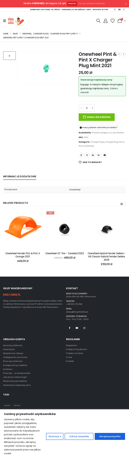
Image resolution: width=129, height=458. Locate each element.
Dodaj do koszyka (98, 117)
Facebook (81, 155)
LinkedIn (92, 155)
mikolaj (17, 405)
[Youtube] (119, 10)
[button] (98, 21)
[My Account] (105, 21)
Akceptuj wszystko (110, 436)
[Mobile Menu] (4, 20)
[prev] (119, 54)
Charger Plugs (97, 142)
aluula (7, 405)
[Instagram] (124, 10)
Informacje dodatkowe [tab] (19, 176)
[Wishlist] (112, 21)
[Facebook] (115, 10)
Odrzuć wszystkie (79, 436)
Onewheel (89, 146)
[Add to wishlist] (37, 215)
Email (104, 155)
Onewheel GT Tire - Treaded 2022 (64, 253)
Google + (98, 155)
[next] (123, 54)
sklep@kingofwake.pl (77, 311)
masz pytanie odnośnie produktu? (99, 127)
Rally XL (72, 3)
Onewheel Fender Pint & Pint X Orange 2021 (22, 255)
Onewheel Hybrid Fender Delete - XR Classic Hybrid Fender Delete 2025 (106, 256)
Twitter (87, 155)
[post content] (22, 229)
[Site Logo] (16, 21)
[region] (64, 433)
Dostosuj (54, 436)
